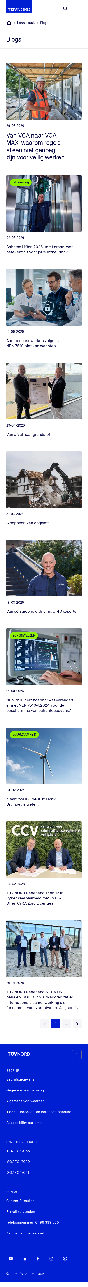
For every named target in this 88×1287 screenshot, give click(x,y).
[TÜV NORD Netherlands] (9, 22)
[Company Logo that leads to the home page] (19, 6)
